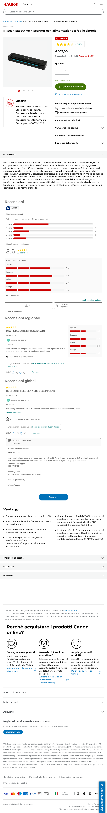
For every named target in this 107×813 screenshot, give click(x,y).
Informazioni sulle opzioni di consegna (19, 669)
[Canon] (11, 4)
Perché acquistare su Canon (81, 672)
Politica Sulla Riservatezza (42, 777)
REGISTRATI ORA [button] (13, 732)
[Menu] (101, 4)
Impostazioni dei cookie (15, 783)
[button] (19, 91)
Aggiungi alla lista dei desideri (71, 94)
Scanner (18, 21)
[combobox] (53, 12)
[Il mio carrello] (94, 4)
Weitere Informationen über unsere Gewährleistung (50, 679)
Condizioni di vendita (14, 777)
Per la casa (7, 21)
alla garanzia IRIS (70, 610)
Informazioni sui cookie (71, 777)
